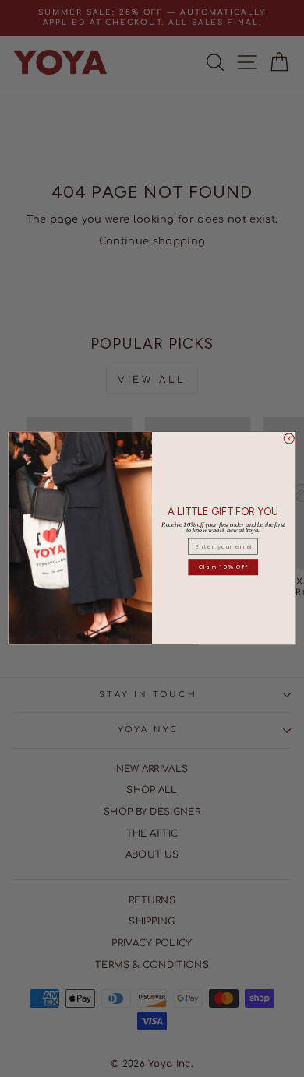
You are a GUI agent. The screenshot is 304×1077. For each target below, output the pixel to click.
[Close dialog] (289, 438)
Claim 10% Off (223, 566)
